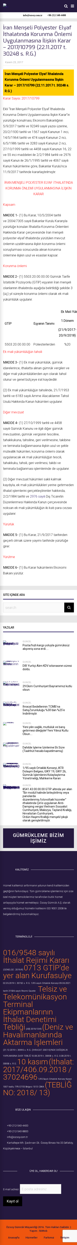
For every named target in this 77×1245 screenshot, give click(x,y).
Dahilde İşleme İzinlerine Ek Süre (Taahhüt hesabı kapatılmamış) (44, 749)
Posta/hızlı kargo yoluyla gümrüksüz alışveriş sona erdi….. (46, 647)
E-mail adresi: (11, 1189)
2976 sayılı (38, 496)
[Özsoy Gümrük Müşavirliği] (5, 6)
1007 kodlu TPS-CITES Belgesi (17, 1086)
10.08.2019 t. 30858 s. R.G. (45, 1056)
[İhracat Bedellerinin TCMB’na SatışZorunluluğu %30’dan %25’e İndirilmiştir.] (11, 710)
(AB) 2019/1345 (33, 1029)
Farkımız (49, 1237)
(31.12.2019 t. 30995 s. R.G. (17, 1050)
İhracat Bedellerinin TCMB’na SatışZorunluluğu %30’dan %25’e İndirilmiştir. (44, 710)
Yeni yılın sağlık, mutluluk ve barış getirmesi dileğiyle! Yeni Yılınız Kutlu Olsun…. (45, 730)
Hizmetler (31, 1237)
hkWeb (43, 1230)
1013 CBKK (38, 1086)
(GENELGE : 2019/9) (13, 969)
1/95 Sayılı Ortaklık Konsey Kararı (55, 1079)
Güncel (27, 641)
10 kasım (32, 1061)
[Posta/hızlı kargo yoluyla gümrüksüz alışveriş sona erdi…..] (11, 648)
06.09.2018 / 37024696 (37, 1073)
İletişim (64, 1237)
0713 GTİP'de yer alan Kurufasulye (37, 971)
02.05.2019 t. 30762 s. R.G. (16, 983)
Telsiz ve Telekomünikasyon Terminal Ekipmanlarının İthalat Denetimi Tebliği (35, 1007)
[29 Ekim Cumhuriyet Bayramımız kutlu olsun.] (11, 689)
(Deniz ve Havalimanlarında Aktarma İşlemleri (38, 1034)
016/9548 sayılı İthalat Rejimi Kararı (36, 956)
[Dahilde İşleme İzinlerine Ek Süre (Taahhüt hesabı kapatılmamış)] (11, 751)
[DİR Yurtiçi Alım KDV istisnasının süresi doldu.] (11, 669)
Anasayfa (13, 1237)
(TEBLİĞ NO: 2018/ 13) (37, 1088)
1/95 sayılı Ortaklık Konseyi (45, 983)
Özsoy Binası (48, 1142)
